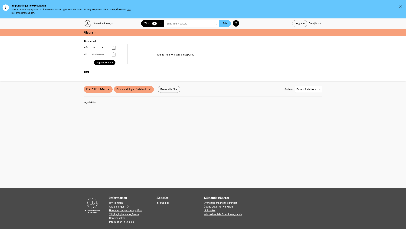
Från (86, 47)
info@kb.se (163, 202)
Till (85, 54)
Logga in (300, 23)
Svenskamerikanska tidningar (220, 202)
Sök (225, 23)
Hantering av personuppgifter (125, 210)
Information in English (121, 221)
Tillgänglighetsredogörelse (124, 214)
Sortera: (289, 89)
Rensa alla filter (169, 89)
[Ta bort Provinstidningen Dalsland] (149, 89)
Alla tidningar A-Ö (119, 206)
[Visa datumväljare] (113, 48)
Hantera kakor (117, 218)
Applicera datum (105, 62)
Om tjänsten (315, 23)
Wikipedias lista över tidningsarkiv (223, 214)
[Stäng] (400, 7)
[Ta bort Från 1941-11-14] (108, 89)
